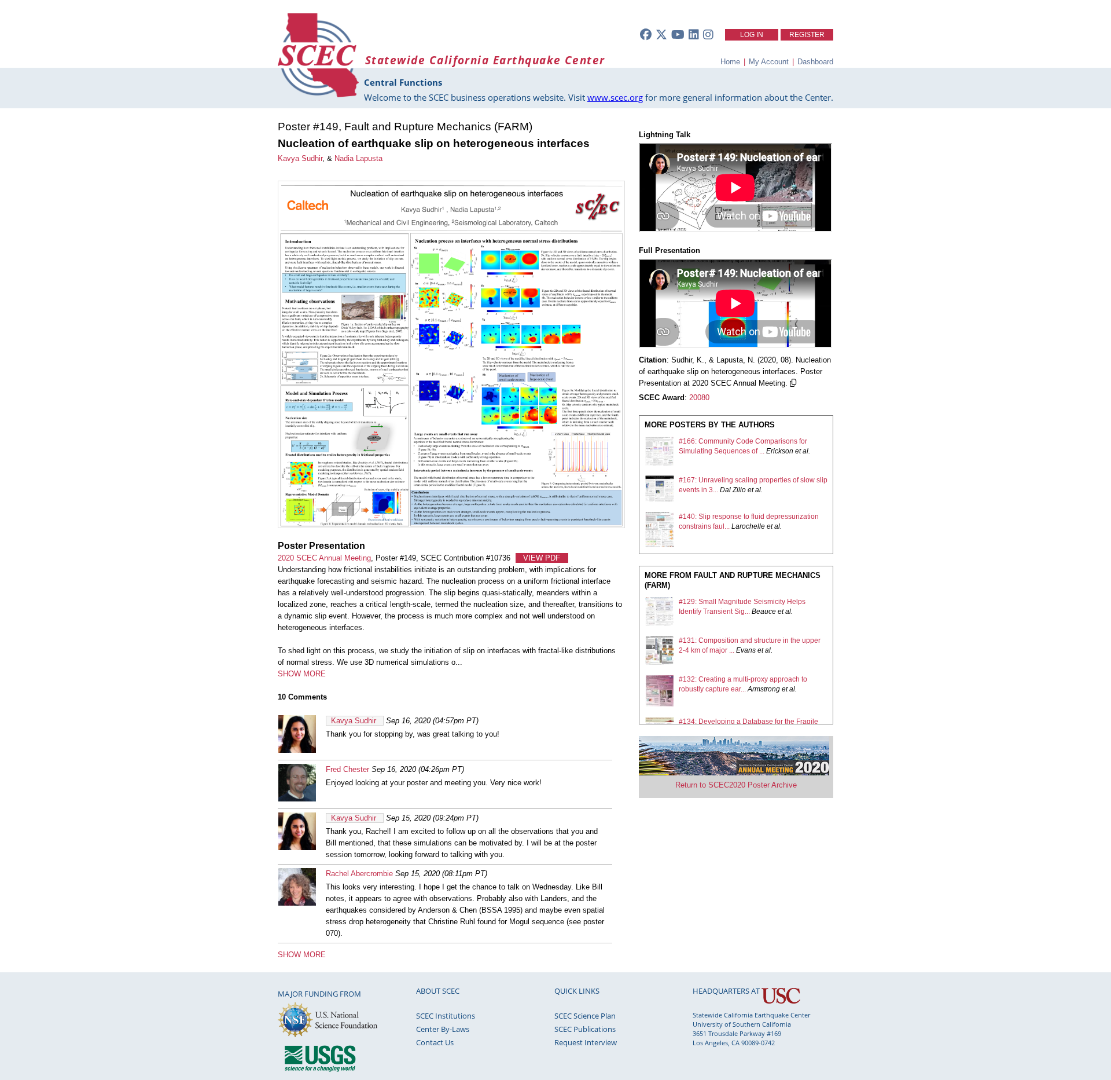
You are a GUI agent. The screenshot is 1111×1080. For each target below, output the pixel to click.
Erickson (779, 451)
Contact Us (435, 1042)
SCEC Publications (585, 1029)
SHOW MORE (302, 673)
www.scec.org (615, 97)
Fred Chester (347, 769)
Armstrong (764, 689)
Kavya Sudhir (300, 158)
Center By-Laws (442, 1029)
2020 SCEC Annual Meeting (324, 558)
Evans (746, 650)
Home (730, 61)
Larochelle (748, 526)
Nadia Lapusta (358, 158)
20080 (699, 397)
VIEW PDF (541, 558)
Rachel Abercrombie (359, 873)
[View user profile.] (297, 750)
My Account (769, 61)
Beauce (764, 611)
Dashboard (815, 61)
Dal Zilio (733, 490)
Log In (751, 35)
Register (807, 35)
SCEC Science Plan (585, 1016)
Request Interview (585, 1042)
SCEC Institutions (445, 1016)
